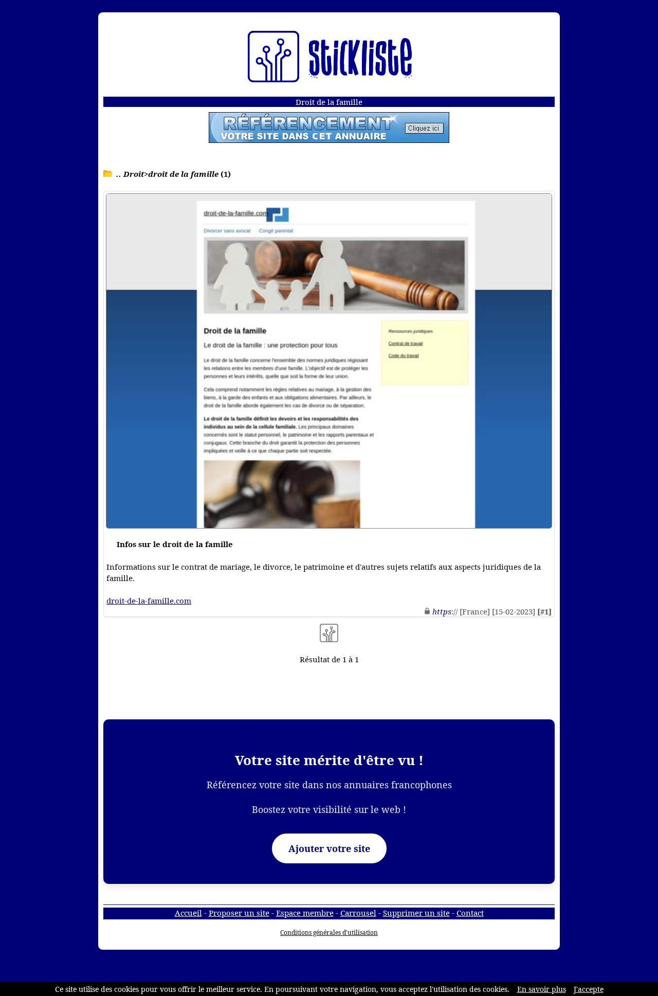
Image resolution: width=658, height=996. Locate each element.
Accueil (188, 913)
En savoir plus (541, 989)
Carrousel (358, 913)
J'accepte (589, 989)
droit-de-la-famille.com (148, 600)
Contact (470, 913)
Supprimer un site (416, 913)
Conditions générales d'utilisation (329, 932)
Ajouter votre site (329, 848)
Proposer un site (239, 913)
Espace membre (305, 913)
